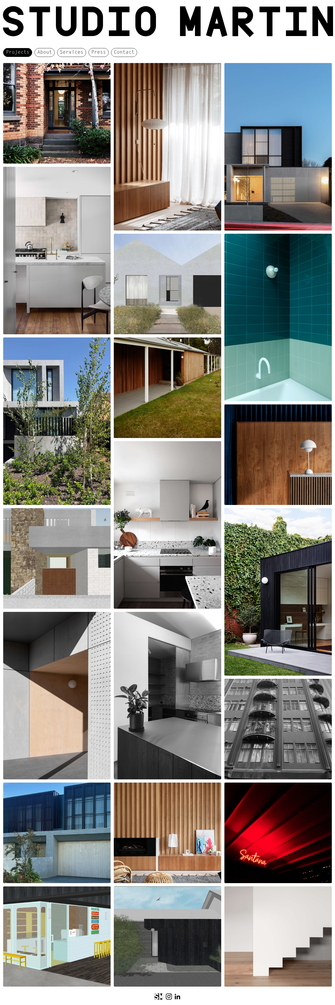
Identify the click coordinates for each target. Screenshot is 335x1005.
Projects (17, 52)
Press (98, 52)
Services (71, 52)
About (44, 52)
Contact (124, 52)
